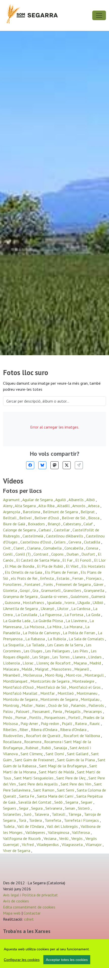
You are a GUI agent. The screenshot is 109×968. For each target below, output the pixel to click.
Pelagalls (73, 711)
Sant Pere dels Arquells (39, 783)
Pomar (21, 717)
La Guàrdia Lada (17, 620)
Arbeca (94, 505)
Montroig (11, 705)
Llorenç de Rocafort (54, 663)
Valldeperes (35, 832)
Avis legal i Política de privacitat (30, 894)
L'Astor (63, 608)
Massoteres (61, 669)
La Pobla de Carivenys (42, 632)
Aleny (8, 505)
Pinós (8, 717)
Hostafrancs (34, 602)
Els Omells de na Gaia (24, 572)
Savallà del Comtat (35, 802)
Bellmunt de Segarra (61, 511)
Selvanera (54, 808)
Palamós (79, 705)
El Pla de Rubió (50, 566)
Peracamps (93, 711)
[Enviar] (79, 465)
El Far (68, 560)
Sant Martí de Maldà (57, 771)
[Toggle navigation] (99, 15)
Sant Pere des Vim (76, 783)
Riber (24, 729)
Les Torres (61, 656)
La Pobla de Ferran (79, 632)
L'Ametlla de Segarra (21, 608)
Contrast (41, 554)
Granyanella (94, 590)
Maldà (27, 669)
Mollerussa (33, 675)
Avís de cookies (16, 900)
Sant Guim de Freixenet (34, 759)
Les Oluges (33, 650)
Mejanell (82, 669)
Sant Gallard (78, 753)
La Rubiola (57, 638)
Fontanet (33, 584)
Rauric (95, 723)
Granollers (72, 590)
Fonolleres (13, 584)
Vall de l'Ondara (31, 826)
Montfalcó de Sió (52, 687)
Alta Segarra (26, 505)
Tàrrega (75, 814)
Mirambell (12, 675)
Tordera (36, 820)
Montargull (94, 675)
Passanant (41, 711)
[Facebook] (30, 465)
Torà (23, 820)
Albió (91, 499)
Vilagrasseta (73, 844)
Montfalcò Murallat (21, 693)
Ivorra (70, 602)
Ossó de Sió (58, 705)
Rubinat (32, 747)
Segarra (72, 802)
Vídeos (13, 481)
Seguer (87, 802)
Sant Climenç (32, 753)
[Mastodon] (54, 465)
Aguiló (61, 499)
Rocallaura (12, 741)
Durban (73, 554)
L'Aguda (84, 602)
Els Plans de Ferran (62, 572)
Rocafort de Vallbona (82, 735)
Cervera (75, 541)
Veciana (50, 838)
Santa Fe (27, 796)
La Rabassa (35, 638)
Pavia (58, 711)
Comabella (53, 548)
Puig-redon (50, 723)
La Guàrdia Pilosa (48, 620)
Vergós (77, 838)
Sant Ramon (44, 790)
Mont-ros (74, 675)
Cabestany (72, 523)
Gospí (25, 590)
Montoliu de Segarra (21, 699)
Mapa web (12, 913)
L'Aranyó (48, 608)
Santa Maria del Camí (56, 796)
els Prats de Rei (24, 578)
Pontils (35, 717)
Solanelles (12, 814)
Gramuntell (51, 590)
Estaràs (63, 578)
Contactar (32, 913)
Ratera (81, 723)
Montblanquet (16, 681)
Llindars (95, 656)
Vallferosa (81, 832)
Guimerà (98, 596)
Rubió (46, 747)
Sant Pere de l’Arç (71, 777)
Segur (24, 808)
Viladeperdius (48, 844)
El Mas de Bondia (20, 566)
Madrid (95, 663)
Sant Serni (66, 790)
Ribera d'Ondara (44, 729)
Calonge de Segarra (20, 529)
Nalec (40, 705)
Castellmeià (33, 535)
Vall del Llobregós (63, 826)
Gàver (99, 584)
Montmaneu (87, 693)
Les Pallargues (58, 650)
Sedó (59, 802)
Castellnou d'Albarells (65, 535)
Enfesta (47, 578)
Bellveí (26, 517)
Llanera (79, 656)
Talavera (42, 814)
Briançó (54, 523)
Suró (28, 814)
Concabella (74, 548)
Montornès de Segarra (59, 699)
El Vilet (73, 566)
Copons (58, 554)
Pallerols (96, 705)
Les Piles (81, 650)
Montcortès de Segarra (50, 681)
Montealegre (83, 681)
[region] (54, 953)
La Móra (54, 626)
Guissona (13, 602)
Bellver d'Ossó (47, 517)
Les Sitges (41, 656)
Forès (48, 584)
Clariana (34, 548)
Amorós (79, 505)
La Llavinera (77, 620)
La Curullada (26, 614)
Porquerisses (55, 717)
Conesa (92, 548)
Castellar (62, 529)
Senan (70, 808)
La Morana (73, 626)
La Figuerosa (51, 614)
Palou (8, 711)
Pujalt (67, 723)
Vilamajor (94, 844)
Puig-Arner (30, 723)
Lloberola (12, 663)
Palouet (23, 711)
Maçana (81, 663)
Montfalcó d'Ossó (19, 687)
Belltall (10, 517)
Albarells (76, 499)
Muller (28, 705)
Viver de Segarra (17, 850)
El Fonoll (83, 560)
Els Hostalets (93, 566)
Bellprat (88, 511)
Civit (7, 548)
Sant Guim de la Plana (76, 759)
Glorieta (10, 590)
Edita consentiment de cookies (29, 907)
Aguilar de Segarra (38, 499)
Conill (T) (23, 554)
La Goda (93, 614)
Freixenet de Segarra (74, 584)
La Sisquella (14, 644)
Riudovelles (13, 735)
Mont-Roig (54, 675)
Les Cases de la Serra (65, 644)
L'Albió (98, 602)
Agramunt (12, 499)
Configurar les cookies (22, 960)
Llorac (28, 663)
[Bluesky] (42, 465)
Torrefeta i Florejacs (82, 820)
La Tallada (35, 644)
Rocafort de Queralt (44, 735)
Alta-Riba (47, 505)
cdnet (28, 919)
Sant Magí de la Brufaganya (63, 765)
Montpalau (90, 699)
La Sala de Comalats (87, 638)
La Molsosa (34, 626)
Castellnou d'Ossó (36, 541)
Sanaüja (61, 747)
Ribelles (10, 729)
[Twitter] (67, 465)
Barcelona (32, 511)
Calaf (88, 523)
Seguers (10, 808)
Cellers (60, 541)
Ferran (78, 578)
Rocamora (33, 741)
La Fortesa (74, 614)
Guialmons (79, 596)
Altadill (64, 505)
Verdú (64, 838)
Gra (35, 590)
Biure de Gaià (14, 523)
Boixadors (37, 523)
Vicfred (28, 844)
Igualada (55, 602)
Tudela (9, 826)
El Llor (100, 560)
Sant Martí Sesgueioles (34, 777)
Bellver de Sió (74, 517)
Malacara (11, 669)
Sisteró (84, 808)
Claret (19, 548)
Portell (74, 717)
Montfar (48, 693)
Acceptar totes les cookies (67, 960)
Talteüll (59, 814)
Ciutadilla (92, 541)
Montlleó (66, 693)
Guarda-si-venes (54, 596)
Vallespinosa (59, 832)
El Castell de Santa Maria (38, 560)
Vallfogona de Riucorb (22, 838)
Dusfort (88, 554)
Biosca (94, 517)
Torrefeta (53, 820)
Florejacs (94, 578)
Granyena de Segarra (21, 596)
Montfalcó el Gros (85, 687)
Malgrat (42, 669)
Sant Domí (55, 753)
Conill (8, 554)
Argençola (12, 511)
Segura (37, 808)
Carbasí (45, 529)
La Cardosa (81, 608)
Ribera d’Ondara (73, 729)
